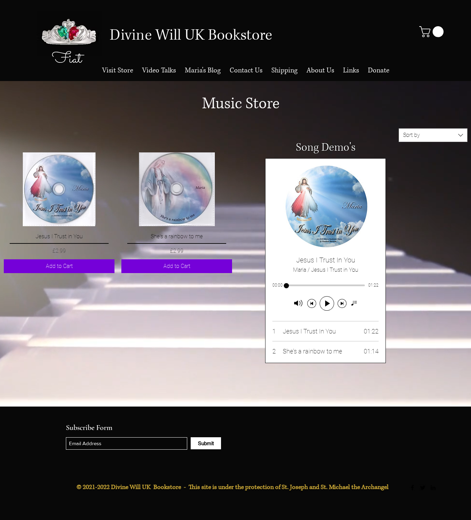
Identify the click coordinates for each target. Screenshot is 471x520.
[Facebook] (412, 487)
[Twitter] (422, 487)
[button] (432, 31)
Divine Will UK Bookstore (191, 35)
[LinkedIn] (433, 487)
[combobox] (433, 135)
